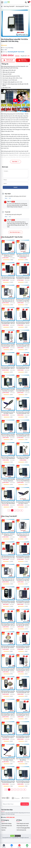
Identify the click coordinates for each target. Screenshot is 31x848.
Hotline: (8, 817)
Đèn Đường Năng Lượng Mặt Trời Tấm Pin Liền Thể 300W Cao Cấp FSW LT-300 (8, 648)
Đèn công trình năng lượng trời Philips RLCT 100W (23, 457)
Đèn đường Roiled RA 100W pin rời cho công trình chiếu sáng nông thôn (8, 279)
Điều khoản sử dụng (6, 823)
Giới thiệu (4, 827)
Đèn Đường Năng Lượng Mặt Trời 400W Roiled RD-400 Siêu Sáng (23, 436)
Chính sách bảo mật (7, 825)
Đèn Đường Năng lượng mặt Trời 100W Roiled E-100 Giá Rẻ (23, 368)
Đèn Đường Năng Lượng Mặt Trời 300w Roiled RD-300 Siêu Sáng (23, 413)
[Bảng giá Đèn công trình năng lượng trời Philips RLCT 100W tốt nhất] (23, 449)
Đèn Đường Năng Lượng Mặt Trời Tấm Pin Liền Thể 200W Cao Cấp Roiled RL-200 (8, 670)
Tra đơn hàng (24, 804)
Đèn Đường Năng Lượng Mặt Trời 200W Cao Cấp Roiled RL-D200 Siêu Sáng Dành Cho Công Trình (23, 603)
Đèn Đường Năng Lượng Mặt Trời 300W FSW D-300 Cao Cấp (8, 368)
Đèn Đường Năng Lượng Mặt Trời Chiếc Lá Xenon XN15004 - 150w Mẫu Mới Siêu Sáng (23, 504)
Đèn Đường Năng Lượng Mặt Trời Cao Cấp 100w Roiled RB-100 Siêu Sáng (8, 436)
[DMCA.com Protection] (15, 835)
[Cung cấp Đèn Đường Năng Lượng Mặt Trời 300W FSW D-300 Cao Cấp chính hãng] (8, 359)
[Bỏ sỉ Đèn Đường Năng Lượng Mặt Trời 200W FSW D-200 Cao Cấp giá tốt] (23, 381)
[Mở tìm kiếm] (26, 2)
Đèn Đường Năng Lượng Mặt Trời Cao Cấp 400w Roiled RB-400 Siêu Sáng (8, 503)
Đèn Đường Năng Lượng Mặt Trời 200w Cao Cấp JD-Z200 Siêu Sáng (8, 391)
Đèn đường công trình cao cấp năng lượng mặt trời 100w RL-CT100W (23, 256)
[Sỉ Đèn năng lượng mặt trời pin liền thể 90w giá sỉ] (23, 751)
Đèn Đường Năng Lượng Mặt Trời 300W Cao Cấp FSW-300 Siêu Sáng (23, 301)
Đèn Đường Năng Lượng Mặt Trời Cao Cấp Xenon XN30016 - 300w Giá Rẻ (8, 481)
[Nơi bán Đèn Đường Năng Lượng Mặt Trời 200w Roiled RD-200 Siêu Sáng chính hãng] (23, 336)
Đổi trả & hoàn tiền (21, 830)
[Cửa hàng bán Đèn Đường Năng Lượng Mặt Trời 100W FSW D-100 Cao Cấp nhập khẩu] (8, 314)
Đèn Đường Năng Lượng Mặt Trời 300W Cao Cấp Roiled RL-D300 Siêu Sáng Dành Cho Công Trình (23, 279)
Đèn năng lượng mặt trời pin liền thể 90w (23, 759)
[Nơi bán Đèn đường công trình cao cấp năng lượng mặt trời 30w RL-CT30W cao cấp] (8, 292)
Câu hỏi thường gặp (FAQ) (23, 827)
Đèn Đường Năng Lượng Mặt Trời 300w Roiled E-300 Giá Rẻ (23, 323)
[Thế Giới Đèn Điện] (7, 2)
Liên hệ (3, 830)
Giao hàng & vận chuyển (23, 823)
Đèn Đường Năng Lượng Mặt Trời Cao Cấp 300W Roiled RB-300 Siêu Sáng (23, 481)
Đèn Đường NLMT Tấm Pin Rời (16, 51)
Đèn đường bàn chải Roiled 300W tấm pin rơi (8, 255)
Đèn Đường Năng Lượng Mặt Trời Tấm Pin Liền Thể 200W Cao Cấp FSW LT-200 (8, 693)
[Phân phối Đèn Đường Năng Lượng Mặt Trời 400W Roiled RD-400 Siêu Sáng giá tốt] (23, 426)
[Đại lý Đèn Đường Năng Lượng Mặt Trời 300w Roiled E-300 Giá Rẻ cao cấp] (23, 314)
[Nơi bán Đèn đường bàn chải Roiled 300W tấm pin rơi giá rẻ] (8, 247)
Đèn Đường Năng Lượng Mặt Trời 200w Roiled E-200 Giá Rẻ (8, 346)
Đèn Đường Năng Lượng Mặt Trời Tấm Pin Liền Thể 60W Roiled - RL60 (8, 603)
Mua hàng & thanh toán (22, 825)
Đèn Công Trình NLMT (9, 516)
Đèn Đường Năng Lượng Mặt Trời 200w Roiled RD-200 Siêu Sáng (23, 346)
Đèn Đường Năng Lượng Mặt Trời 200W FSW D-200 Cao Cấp (23, 391)
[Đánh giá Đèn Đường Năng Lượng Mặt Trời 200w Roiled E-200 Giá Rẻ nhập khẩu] (8, 336)
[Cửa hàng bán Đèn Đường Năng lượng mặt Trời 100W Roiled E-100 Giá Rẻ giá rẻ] (23, 359)
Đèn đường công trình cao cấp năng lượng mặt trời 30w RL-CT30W (8, 301)
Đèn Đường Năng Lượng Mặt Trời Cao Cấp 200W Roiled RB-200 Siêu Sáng (8, 458)
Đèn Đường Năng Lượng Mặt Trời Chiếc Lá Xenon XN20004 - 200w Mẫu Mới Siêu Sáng (8, 414)
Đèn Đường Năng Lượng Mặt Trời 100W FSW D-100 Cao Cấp (8, 323)
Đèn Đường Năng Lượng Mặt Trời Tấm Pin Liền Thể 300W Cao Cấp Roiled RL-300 (23, 625)
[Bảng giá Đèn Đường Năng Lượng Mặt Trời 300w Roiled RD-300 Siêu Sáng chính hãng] (23, 404)
